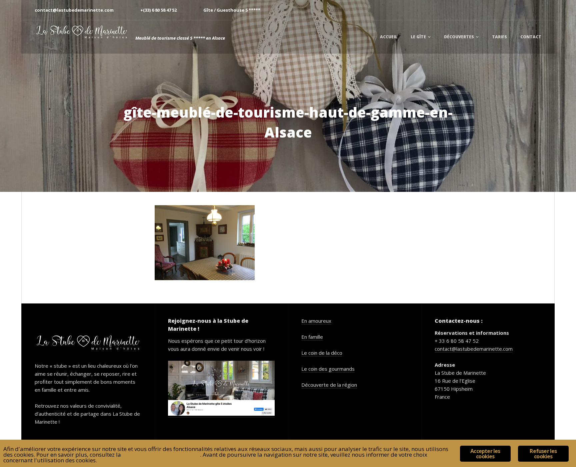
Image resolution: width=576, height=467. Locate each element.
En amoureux (316, 320)
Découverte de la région (329, 384)
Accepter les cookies (485, 453)
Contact (530, 37)
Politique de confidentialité (161, 454)
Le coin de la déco (321, 352)
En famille (312, 336)
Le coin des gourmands (328, 368)
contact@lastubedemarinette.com (474, 348)
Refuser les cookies (543, 453)
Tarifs (499, 37)
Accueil (388, 37)
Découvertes (459, 37)
